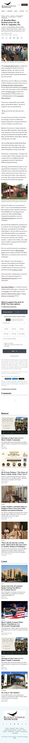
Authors (22, 11)
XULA (2, 583)
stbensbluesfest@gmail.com (9, 278)
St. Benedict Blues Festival (11, 66)
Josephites (4, 16)
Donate (3, 11)
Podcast (17, 731)
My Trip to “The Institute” (10, 692)
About (16, 11)
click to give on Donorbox (9, 306)
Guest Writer (4, 699)
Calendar (19, 729)
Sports (3, 620)
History (12, 15)
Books (24, 729)
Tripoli (14, 738)
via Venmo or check (16, 270)
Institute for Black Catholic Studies (11, 293)
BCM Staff (3, 447)
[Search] (19, 4)
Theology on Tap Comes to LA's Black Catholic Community (12, 439)
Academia (3, 690)
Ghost (25, 736)
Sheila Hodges (4, 481)
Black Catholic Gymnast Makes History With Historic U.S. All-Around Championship (12, 624)
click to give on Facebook (9, 389)
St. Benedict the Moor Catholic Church (12, 85)
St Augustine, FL (12, 16)
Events (3, 15)
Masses (19, 16)
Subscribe (9, 11)
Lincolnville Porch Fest (7, 218)
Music (7, 15)
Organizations (24, 731)
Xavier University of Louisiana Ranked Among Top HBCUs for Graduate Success (11, 588)
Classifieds (15, 733)
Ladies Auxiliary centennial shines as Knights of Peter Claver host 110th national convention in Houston (14, 508)
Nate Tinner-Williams (6, 33)
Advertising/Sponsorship (10, 729)
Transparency (11, 731)
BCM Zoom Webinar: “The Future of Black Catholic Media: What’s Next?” (14, 473)
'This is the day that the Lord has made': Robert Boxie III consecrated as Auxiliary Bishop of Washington (13, 545)
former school (11, 91)
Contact (22, 728)
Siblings (5, 731)
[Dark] (18, 4)
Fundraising (4, 18)
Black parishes (19, 15)
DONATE (24, 4)
